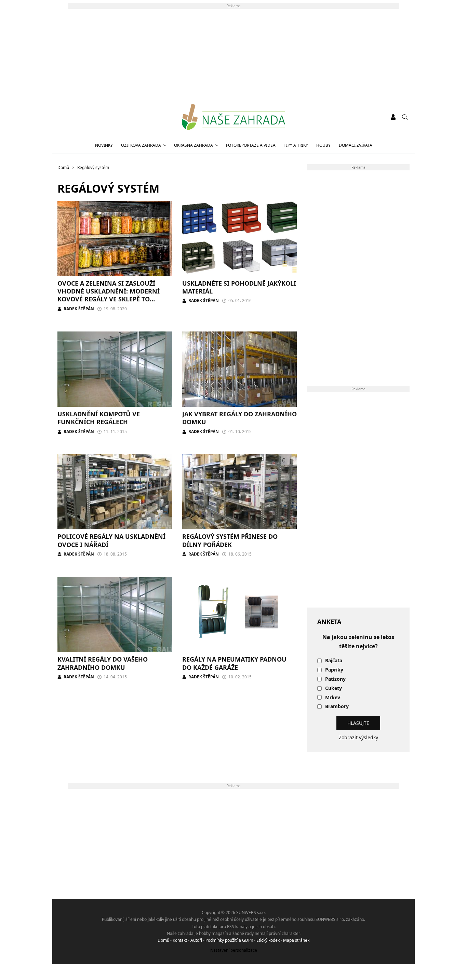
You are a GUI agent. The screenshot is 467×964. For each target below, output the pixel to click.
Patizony (335, 679)
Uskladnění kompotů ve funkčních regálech (98, 418)
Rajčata (333, 661)
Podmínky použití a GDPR (229, 940)
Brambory (337, 706)
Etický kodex (268, 940)
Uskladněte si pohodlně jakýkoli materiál (239, 287)
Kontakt (180, 940)
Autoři (196, 940)
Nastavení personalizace (233, 950)
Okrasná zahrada (193, 145)
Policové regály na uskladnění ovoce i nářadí (111, 540)
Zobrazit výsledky (358, 737)
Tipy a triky (296, 145)
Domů (163, 940)
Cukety (333, 688)
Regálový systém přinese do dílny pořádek (230, 540)
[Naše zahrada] (233, 117)
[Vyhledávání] (405, 117)
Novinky (104, 145)
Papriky (334, 670)
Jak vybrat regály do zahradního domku (239, 418)
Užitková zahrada (141, 145)
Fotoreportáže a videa (251, 145)
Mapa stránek (296, 940)
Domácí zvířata (355, 145)
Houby (323, 145)
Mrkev (332, 698)
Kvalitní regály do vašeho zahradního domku (102, 663)
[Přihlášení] (393, 117)
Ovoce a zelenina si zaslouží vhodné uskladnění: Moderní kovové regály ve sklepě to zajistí (108, 295)
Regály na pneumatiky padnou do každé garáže (234, 663)
